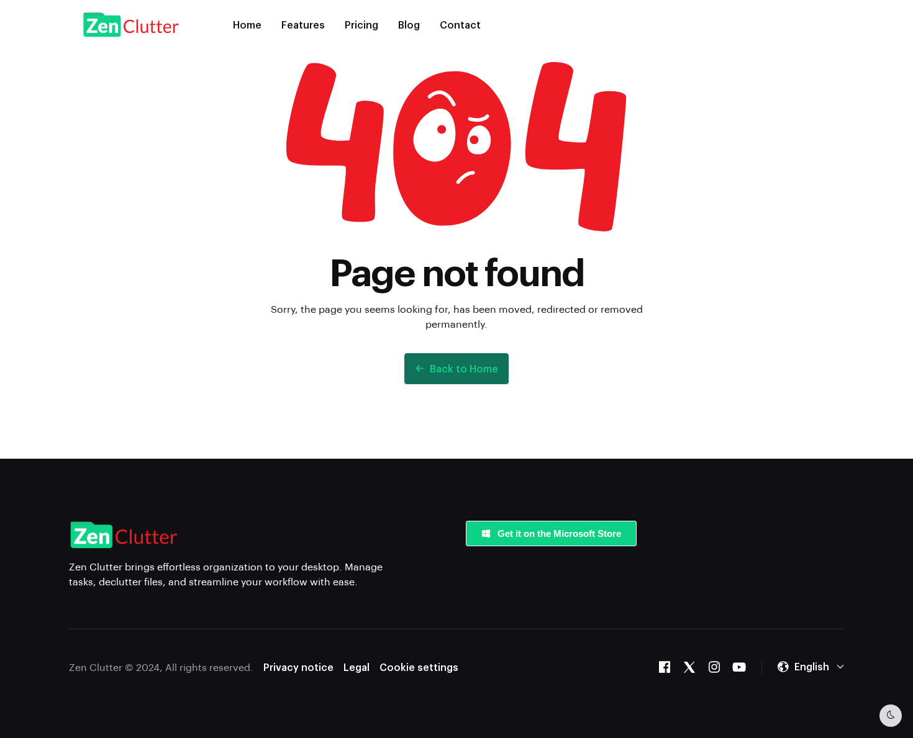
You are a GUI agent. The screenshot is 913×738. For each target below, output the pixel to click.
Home (247, 24)
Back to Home (464, 368)
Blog (409, 24)
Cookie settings (418, 667)
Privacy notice (298, 667)
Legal (356, 667)
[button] (810, 666)
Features (303, 24)
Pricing (361, 24)
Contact (460, 24)
